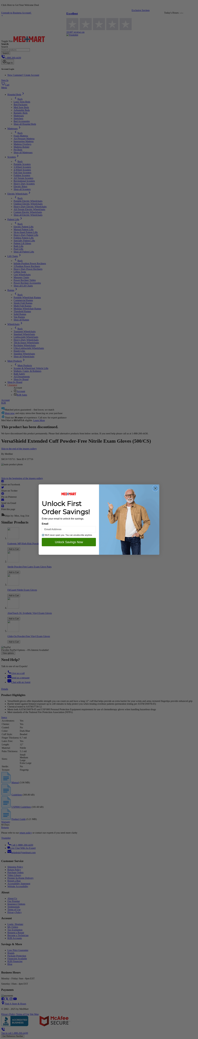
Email (45, 523)
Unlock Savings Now (69, 542)
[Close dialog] (155, 488)
